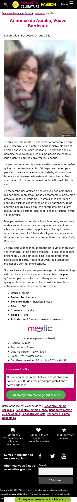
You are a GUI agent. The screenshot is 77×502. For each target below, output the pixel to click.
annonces (40, 13)
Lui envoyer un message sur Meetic (36, 395)
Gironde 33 (42, 35)
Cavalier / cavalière (51, 319)
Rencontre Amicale (33, 413)
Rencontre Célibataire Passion (17, 13)
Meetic (52, 338)
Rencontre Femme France (32, 409)
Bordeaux (27, 35)
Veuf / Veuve (30, 319)
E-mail (42, 465)
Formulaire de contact (40, 494)
